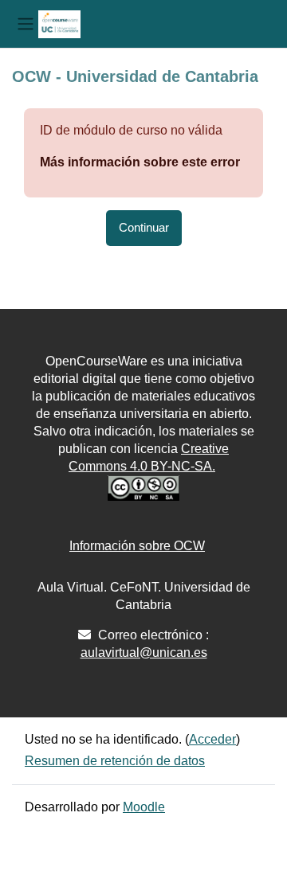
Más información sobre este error (140, 162)
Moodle (144, 807)
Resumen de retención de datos (115, 761)
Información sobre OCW (137, 546)
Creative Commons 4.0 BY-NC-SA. (149, 457)
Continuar (144, 227)
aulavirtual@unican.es (144, 652)
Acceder (212, 739)
